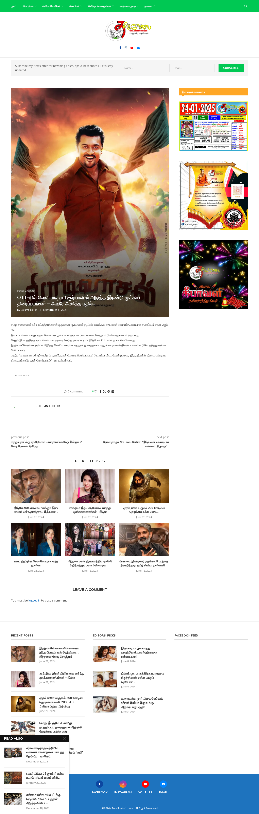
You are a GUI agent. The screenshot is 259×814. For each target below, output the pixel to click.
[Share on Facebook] (100, 391)
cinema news (21, 375)
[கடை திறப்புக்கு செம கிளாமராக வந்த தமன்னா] (36, 539)
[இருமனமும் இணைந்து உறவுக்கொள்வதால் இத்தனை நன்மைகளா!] (105, 654)
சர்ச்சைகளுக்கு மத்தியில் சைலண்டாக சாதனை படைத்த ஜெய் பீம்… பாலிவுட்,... (45, 752)
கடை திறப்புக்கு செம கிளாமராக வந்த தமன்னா (36, 563)
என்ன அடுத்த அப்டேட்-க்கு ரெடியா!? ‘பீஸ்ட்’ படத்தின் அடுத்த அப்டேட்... (43, 799)
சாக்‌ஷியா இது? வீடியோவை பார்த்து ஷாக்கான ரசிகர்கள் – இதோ (90, 510)
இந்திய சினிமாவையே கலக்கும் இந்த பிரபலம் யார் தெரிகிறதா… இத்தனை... (36, 510)
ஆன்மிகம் (74, 5)
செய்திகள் (28, 5)
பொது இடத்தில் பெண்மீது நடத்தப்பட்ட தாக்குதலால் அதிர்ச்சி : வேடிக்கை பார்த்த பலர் (61, 727)
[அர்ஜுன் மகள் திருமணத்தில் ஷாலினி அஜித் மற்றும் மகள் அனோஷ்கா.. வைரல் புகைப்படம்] (90, 539)
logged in (34, 600)
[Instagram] (126, 47)
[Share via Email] (112, 391)
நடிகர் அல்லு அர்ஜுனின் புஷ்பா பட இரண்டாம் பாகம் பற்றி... (45, 775)
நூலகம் (148, 5)
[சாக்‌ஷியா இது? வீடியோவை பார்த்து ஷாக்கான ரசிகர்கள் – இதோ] (90, 485)
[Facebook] (120, 47)
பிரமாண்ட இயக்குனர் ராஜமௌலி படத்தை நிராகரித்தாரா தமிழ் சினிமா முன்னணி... (144, 563)
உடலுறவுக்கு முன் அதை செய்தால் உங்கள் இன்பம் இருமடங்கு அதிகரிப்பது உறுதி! (142, 703)
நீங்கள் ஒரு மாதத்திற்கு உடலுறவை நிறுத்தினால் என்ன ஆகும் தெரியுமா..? (142, 677)
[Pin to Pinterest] (108, 391)
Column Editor (29, 310)
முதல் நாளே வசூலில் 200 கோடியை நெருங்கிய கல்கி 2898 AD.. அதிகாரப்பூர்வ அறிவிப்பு (61, 702)
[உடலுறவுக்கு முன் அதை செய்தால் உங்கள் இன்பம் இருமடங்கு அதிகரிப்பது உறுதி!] (105, 704)
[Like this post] (95, 391)
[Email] (138, 47)
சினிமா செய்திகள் (51, 5)
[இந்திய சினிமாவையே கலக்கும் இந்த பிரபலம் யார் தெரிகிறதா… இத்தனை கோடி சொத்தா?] (36, 485)
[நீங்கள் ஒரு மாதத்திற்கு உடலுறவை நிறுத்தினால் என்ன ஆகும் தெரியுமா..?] (105, 679)
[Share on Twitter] (104, 391)
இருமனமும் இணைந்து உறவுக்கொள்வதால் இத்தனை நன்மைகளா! (139, 652)
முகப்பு (14, 5)
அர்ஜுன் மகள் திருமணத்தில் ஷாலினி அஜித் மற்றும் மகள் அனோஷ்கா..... (90, 563)
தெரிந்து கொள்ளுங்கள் (99, 5)
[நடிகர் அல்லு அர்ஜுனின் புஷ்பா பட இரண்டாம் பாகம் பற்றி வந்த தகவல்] (13, 778)
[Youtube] (132, 47)
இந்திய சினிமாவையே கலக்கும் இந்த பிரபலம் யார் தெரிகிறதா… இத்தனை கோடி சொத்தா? (59, 652)
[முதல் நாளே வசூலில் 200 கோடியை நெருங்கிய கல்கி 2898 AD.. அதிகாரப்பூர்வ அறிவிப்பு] (144, 485)
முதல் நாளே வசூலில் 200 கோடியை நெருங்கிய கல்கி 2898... (144, 510)
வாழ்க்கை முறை (128, 5)
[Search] (246, 6)
